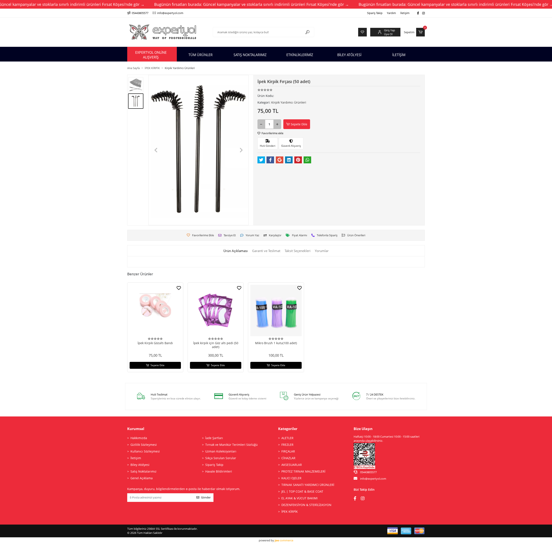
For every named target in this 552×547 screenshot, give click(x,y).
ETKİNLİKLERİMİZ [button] (299, 54)
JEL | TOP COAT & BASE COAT (302, 491)
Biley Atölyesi (139, 465)
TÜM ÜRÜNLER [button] (200, 54)
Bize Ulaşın (363, 428)
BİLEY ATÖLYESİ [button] (349, 54)
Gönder (206, 497)
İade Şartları (214, 438)
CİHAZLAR (288, 458)
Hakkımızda (138, 438)
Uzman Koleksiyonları (220, 451)
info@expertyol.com (373, 479)
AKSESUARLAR (291, 465)
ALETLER (287, 438)
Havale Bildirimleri (218, 471)
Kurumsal (135, 428)
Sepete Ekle (299, 124)
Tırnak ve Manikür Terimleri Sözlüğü (231, 445)
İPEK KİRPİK (289, 511)
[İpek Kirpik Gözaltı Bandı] (155, 310)
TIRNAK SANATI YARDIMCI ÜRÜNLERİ (307, 485)
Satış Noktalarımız (143, 471)
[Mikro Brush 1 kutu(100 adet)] (276, 310)
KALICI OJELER (291, 478)
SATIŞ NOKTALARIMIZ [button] (250, 54)
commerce (284, 540)
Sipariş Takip (375, 13)
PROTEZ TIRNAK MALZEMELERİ (303, 471)
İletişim (404, 13)
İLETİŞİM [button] (398, 54)
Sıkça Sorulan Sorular (220, 458)
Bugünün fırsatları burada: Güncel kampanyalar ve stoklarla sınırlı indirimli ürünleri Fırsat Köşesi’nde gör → (251, 4)
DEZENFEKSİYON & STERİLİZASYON (306, 505)
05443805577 (368, 472)
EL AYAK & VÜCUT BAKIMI (299, 498)
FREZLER (287, 445)
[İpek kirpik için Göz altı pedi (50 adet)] (215, 310)
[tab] (235, 250)
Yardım (391, 13)
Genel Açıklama (141, 478)
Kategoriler (287, 428)
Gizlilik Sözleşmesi (143, 445)
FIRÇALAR (288, 451)
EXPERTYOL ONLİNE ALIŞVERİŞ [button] (151, 55)
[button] (414, 32)
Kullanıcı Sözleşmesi (145, 451)
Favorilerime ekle (272, 133)
